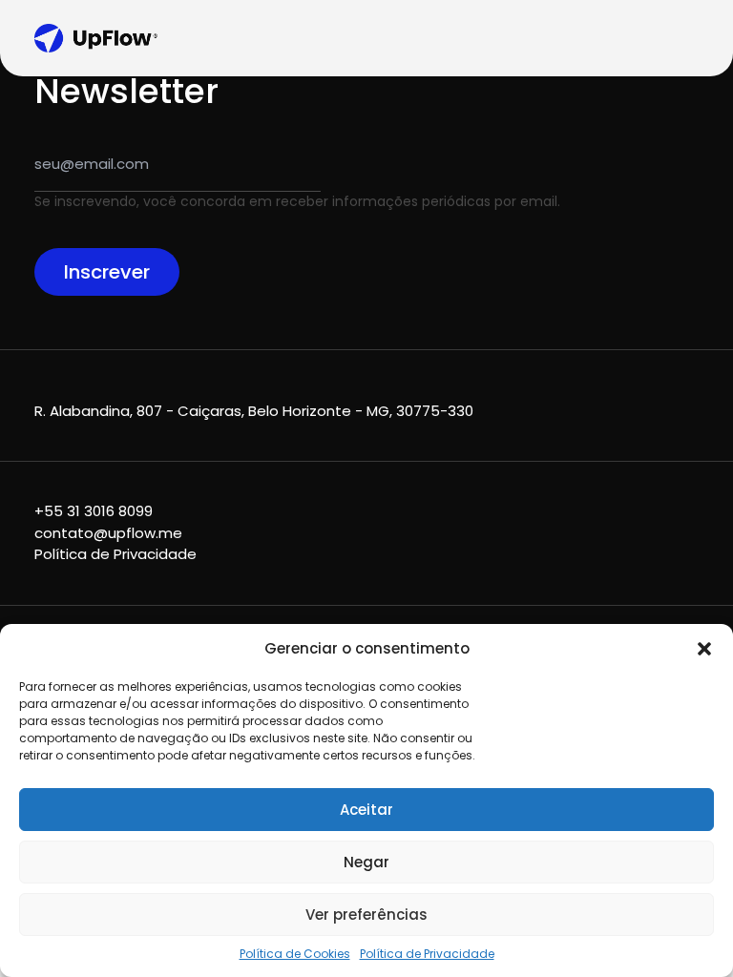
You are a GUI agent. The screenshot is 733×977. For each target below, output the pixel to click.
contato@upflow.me (108, 533)
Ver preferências (366, 914)
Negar (366, 862)
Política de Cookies (295, 954)
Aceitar (366, 810)
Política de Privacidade (427, 954)
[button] (704, 648)
